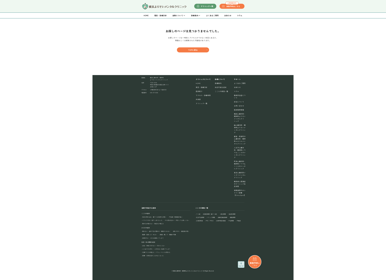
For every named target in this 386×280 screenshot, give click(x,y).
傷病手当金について (240, 96)
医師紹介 (199, 91)
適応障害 (223, 214)
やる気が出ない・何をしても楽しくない (177, 220)
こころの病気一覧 (221, 91)
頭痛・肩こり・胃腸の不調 (168, 235)
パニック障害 (211, 217)
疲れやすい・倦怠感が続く (181, 231)
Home (146, 15)
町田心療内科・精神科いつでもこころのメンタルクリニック (240, 165)
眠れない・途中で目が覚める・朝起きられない (156, 231)
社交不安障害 (200, 217)
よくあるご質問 (212, 15)
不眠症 (239, 221)
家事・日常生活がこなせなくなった (153, 256)
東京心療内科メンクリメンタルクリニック (240, 175)
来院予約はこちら (233, 6)
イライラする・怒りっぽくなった (152, 220)
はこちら (255, 264)
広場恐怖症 (199, 221)
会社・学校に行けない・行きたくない (153, 246)
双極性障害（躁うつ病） (210, 214)
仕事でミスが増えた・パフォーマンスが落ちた (156, 252)
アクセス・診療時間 (203, 95)
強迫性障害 (232, 214)
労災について (239, 102)
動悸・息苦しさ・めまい (149, 235)
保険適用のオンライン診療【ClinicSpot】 (240, 192)
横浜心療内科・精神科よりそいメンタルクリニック (240, 117)
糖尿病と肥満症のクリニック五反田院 (240, 183)
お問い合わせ (239, 106)
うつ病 (198, 214)
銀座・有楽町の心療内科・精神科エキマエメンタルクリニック (240, 140)
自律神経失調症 (221, 221)
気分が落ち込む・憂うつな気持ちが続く (154, 217)
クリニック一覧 (207, 6)
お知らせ (227, 15)
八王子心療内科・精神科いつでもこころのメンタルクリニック (240, 152)
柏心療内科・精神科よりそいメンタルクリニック (240, 128)
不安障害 (231, 221)
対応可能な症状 (221, 87)
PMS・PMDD (210, 221)
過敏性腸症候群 (222, 217)
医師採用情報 (239, 110)
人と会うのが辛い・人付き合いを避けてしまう (156, 249)
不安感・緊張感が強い (176, 217)
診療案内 (218, 83)
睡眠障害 (232, 217)
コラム (239, 15)
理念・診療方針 (160, 15)
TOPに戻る (193, 50)
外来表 (198, 99)
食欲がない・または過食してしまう (153, 238)
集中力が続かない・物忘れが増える (153, 224)
